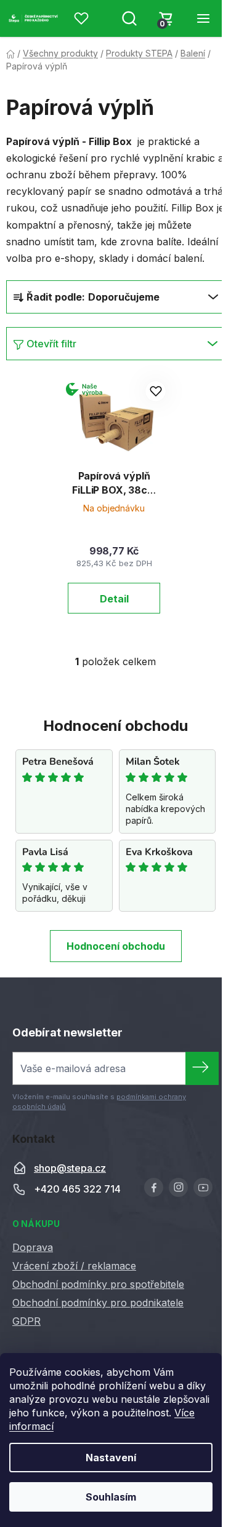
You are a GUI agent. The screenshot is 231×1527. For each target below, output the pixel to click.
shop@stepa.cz (70, 1168)
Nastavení (111, 1457)
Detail (114, 599)
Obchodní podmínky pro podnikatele (98, 1302)
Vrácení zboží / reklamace (74, 1266)
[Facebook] (153, 1187)
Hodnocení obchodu (116, 946)
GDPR (26, 1321)
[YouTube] (203, 1187)
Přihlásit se (202, 1068)
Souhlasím (111, 1497)
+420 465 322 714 (77, 1189)
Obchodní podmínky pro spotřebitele (98, 1284)
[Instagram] (178, 1187)
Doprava (32, 1247)
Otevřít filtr (51, 343)
